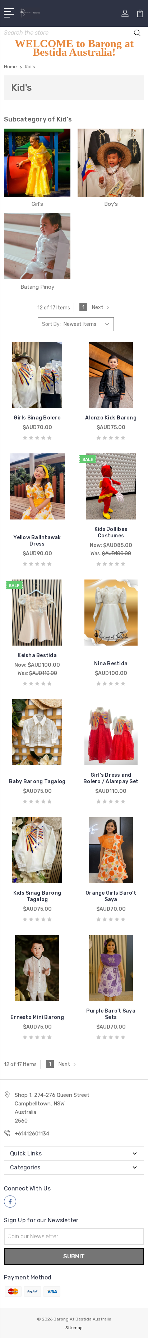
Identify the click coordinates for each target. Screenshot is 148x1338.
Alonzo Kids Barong (111, 418)
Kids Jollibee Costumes (110, 532)
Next (97, 307)
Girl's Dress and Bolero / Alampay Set (110, 778)
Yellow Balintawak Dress (37, 540)
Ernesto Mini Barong (37, 1017)
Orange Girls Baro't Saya (110, 896)
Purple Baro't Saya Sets (110, 1014)
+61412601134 (32, 1133)
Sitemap (74, 1327)
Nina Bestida (111, 664)
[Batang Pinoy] (37, 246)
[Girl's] (37, 163)
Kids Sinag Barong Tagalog (37, 896)
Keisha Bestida (37, 655)
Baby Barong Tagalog (37, 782)
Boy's (111, 204)
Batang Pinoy (37, 287)
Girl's (37, 204)
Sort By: (51, 324)
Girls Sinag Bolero (37, 418)
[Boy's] (111, 163)
